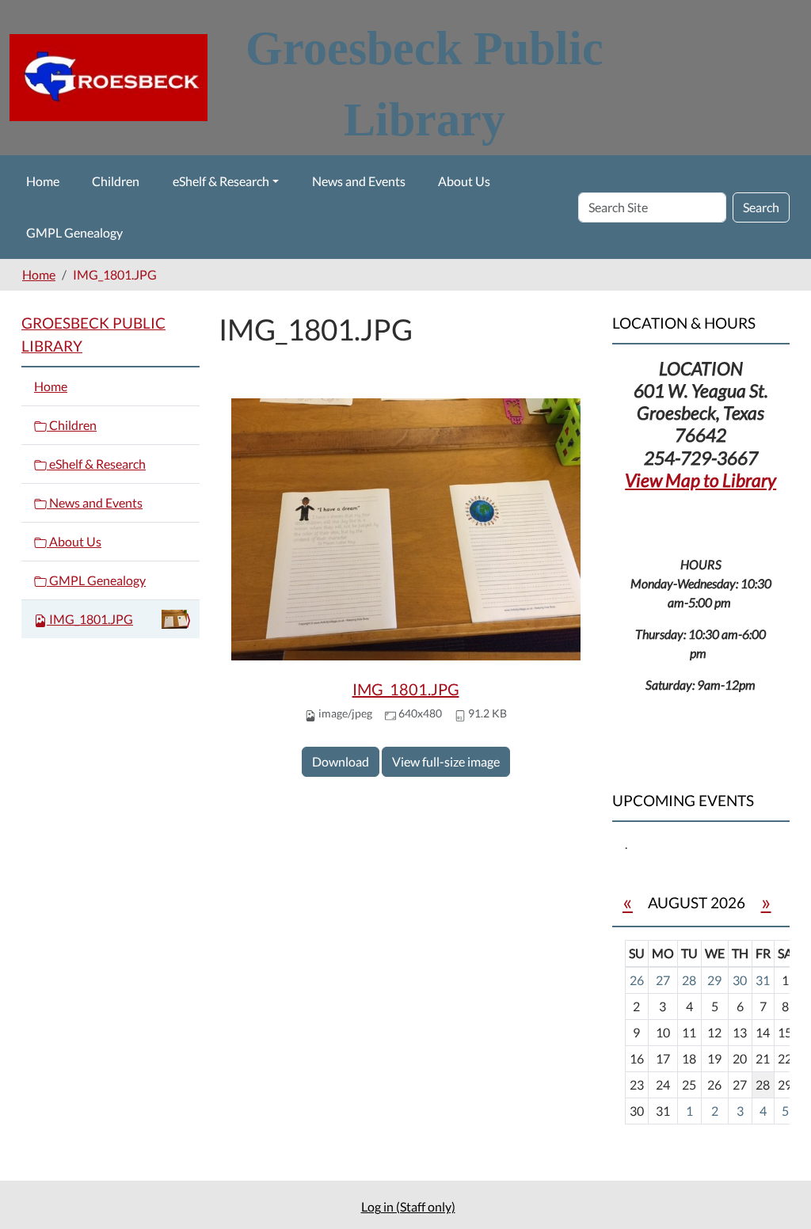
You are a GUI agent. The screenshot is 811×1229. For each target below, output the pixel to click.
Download (340, 761)
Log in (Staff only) (408, 1206)
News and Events (359, 180)
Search (761, 207)
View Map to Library (700, 480)
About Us (464, 180)
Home (42, 180)
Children (115, 180)
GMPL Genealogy (74, 232)
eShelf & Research (221, 180)
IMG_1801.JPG (405, 688)
